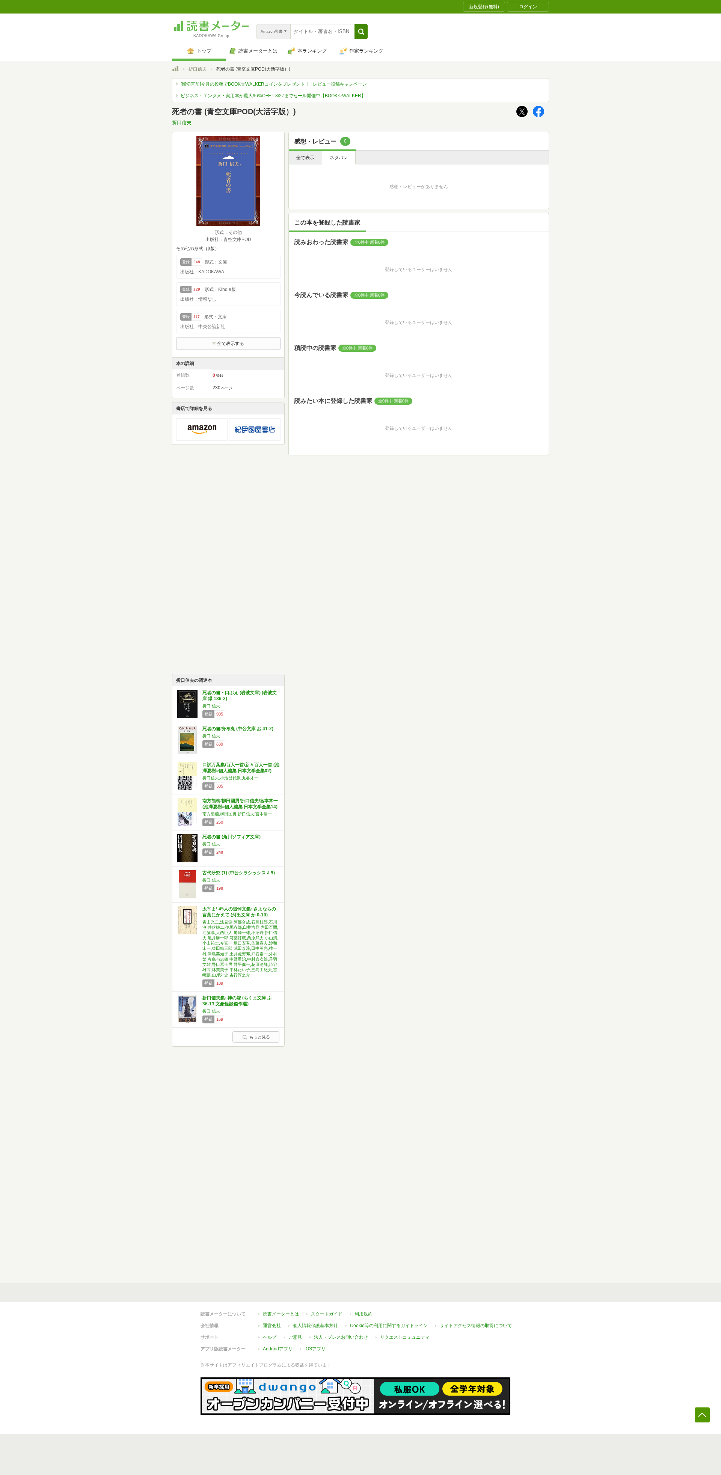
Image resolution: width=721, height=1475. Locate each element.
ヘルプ (269, 1337)
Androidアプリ (278, 1349)
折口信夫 (198, 69)
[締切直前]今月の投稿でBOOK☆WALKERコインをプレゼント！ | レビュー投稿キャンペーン (274, 84)
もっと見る (259, 1037)
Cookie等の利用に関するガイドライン (389, 1325)
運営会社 (272, 1325)
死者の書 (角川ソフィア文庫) (231, 836)
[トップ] (175, 69)
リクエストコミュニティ (405, 1337)
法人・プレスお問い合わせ (341, 1337)
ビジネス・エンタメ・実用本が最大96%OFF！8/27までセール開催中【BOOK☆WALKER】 (273, 95)
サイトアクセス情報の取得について (476, 1325)
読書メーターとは (281, 1314)
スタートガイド (326, 1314)
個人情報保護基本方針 (315, 1325)
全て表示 (305, 157)
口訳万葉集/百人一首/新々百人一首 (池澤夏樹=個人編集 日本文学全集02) (240, 767)
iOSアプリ (315, 1349)
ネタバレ (339, 157)
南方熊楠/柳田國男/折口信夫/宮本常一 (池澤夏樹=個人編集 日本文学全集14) (240, 803)
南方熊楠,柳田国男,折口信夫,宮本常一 (237, 814)
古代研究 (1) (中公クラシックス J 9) (238, 872)
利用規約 (363, 1314)
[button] (361, 31)
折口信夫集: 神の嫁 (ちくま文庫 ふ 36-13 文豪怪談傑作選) (237, 1000)
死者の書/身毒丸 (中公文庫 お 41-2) (237, 728)
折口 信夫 (211, 706)
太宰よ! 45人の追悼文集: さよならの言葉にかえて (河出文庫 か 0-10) (239, 912)
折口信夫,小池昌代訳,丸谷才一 (230, 778)
